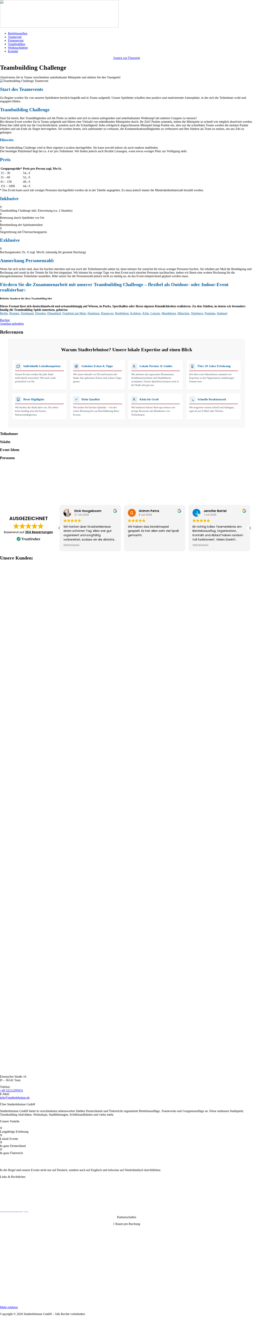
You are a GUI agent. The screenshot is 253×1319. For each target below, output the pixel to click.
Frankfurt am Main (74, 313)
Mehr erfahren (9, 1307)
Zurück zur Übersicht (126, 58)
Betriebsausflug (17, 33)
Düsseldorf (54, 313)
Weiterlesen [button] (71, 545)
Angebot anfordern (12, 323)
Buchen (5, 320)
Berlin (4, 313)
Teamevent (15, 37)
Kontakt (13, 51)
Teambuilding (16, 44)
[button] (250, 528)
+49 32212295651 (11, 1090)
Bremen (14, 313)
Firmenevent (16, 40)
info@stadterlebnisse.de (15, 1097)
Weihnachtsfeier (18, 47)
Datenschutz (7, 1190)
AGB (3, 1203)
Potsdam (210, 313)
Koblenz (135, 313)
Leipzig (155, 313)
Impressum (7, 1197)
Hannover (107, 313)
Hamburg (93, 313)
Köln (146, 313)
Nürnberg (197, 313)
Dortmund (27, 313)
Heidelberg (122, 313)
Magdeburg (168, 313)
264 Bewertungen (39, 532)
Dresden (40, 313)
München (183, 313)
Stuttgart (222, 313)
